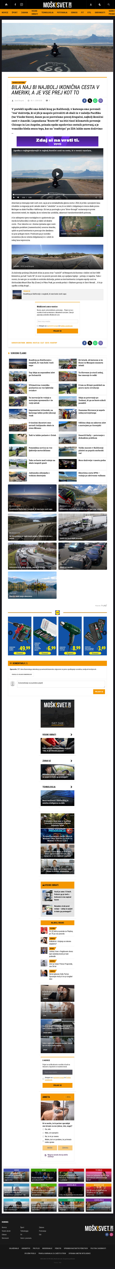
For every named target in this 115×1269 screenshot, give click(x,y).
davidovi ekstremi (18, 343)
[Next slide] (104, 633)
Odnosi (74, 12)
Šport (15, 12)
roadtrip (53, 343)
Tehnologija (47, 12)
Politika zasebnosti (98, 1248)
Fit (82, 12)
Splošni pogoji (30, 1253)
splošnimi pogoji (53, 326)
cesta (47, 343)
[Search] (108, 4)
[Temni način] (99, 4)
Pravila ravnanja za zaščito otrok (52, 1253)
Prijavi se (57, 331)
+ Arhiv (68, 1097)
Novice (5, 12)
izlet (42, 343)
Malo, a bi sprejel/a (51, 1133)
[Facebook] (15, 4)
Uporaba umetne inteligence (80, 1253)
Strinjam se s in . (56, 326)
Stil (89, 12)
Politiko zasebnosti (66, 326)
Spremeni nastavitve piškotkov (76, 1248)
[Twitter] (90, 100)
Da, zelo (48, 1129)
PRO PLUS (36, 1248)
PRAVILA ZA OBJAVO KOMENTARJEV (22, 674)
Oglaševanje (14, 1248)
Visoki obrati (35, 12)
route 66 (36, 343)
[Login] (90, 4)
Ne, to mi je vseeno (52, 1136)
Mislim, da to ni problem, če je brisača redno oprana (58, 1140)
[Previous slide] (10, 633)
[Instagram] (21, 4)
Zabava (24, 12)
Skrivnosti (100, 12)
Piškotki (58, 1248)
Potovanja (62, 12)
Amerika (29, 343)
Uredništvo (26, 1248)
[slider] (57, 194)
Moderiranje (47, 1248)
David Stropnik (19, 101)
